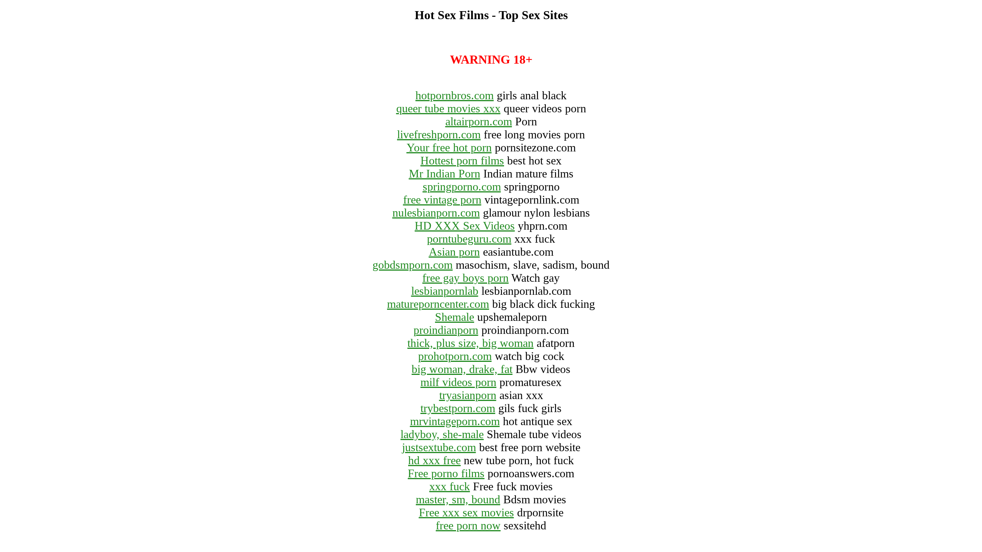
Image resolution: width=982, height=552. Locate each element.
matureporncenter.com (438, 303)
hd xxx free (434, 460)
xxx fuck (449, 486)
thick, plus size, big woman (470, 343)
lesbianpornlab (444, 290)
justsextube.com (439, 447)
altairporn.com (478, 121)
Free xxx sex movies (466, 512)
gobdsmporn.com (412, 264)
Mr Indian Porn (444, 173)
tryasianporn (467, 395)
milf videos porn (458, 382)
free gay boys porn (465, 277)
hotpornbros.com (454, 95)
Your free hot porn (449, 147)
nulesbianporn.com (436, 212)
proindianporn (446, 330)
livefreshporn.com (439, 134)
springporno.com (462, 186)
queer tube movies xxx (448, 108)
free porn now (468, 525)
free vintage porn (442, 199)
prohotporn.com (455, 356)
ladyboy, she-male (442, 434)
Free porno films (446, 473)
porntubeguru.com (469, 238)
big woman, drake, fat (462, 369)
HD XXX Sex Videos (465, 225)
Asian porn (454, 251)
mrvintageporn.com (455, 421)
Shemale (454, 316)
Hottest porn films (462, 160)
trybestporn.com (457, 408)
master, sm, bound (458, 499)
